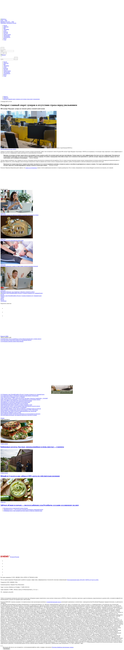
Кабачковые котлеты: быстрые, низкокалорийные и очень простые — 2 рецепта (32, 447)
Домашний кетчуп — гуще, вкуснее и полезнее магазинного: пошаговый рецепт (23, 509)
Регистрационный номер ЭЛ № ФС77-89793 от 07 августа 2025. (83, 579)
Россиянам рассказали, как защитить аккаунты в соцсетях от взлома (19, 415)
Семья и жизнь (4, 443)
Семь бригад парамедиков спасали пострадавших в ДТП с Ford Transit (19, 410)
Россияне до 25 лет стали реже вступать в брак (12, 240)
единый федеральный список (54, 602)
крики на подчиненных (31, 167)
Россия (2, 294)
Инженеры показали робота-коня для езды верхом (14, 403)
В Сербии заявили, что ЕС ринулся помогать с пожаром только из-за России (21, 408)
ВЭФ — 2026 (4, 20)
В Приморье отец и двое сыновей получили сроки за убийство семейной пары (22, 510)
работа (2, 298)
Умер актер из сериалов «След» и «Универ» (13, 397)
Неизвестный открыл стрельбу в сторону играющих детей (16, 404)
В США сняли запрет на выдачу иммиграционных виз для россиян (18, 411)
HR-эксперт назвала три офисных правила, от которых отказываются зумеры (19, 215)
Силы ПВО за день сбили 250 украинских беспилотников (16, 400)
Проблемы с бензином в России (8, 23)
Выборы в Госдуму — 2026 (7, 21)
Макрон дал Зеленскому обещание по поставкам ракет (15, 402)
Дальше (3, 418)
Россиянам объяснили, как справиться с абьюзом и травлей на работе (18, 291)
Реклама (17, 556)
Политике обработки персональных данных (62, 647)
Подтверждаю (6, 648)
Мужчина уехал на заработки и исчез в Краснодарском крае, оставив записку (21, 338)
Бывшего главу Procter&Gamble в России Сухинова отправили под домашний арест (21, 295)
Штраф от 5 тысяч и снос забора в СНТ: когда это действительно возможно (30, 476)
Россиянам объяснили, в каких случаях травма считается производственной (19, 266)
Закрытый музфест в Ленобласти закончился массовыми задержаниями (19, 395)
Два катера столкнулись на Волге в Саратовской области (16, 340)
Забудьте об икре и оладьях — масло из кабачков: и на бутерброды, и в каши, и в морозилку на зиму (40, 505)
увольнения (3, 301)
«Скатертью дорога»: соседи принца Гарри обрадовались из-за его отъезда (20, 406)
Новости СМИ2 (4, 336)
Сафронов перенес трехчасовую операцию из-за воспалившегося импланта (20, 413)
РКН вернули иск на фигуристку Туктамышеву (14, 407)
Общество (3, 213)
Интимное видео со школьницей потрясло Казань (15, 508)
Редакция (12, 556)
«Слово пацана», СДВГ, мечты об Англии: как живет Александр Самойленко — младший (24, 398)
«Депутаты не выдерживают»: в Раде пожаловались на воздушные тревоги (20, 399)
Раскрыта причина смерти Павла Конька (12, 341)
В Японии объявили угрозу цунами (11, 412)
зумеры (2, 297)
